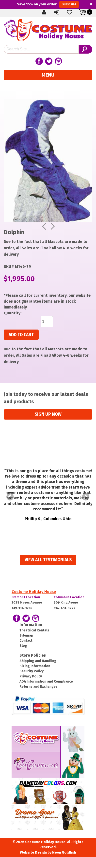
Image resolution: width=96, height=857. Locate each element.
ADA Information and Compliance (46, 681)
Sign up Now (48, 414)
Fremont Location (26, 597)
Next (86, 497)
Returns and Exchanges (38, 687)
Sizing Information (34, 666)
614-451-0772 (64, 608)
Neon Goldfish (64, 852)
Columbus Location (69, 597)
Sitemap (26, 635)
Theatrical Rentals (34, 630)
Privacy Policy (30, 676)
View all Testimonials (48, 559)
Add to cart (21, 334)
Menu (48, 75)
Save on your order (46, 4)
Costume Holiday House (34, 591)
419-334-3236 (22, 608)
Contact (25, 641)
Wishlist (73, 12)
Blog (23, 646)
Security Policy (31, 671)
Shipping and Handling (37, 661)
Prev (10, 497)
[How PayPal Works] (48, 705)
